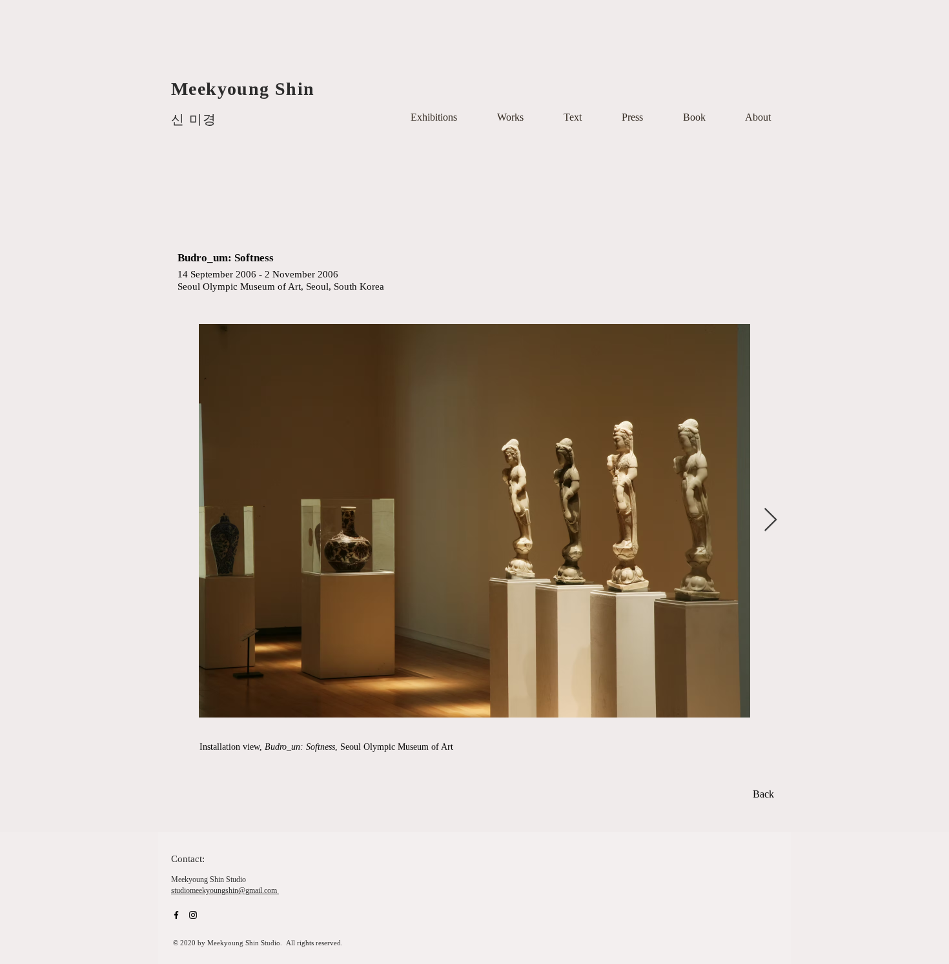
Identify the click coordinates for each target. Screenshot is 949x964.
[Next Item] (770, 520)
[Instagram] (193, 915)
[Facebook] (176, 915)
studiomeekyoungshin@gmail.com (224, 890)
